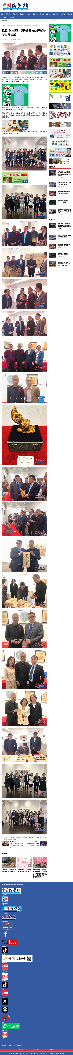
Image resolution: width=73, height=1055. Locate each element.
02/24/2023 (61, 186)
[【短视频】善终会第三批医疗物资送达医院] (9, 862)
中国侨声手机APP (5, 904)
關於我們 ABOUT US (54, 1050)
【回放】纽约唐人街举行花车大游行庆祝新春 (64, 192)
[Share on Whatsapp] (29, 72)
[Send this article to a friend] (20, 72)
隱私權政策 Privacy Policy (40, 1050)
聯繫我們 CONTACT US (67, 1050)
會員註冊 (3, 17)
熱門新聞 (15, 14)
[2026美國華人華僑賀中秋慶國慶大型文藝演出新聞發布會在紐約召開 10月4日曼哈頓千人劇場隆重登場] (40, 862)
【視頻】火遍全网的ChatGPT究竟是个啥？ (64, 201)
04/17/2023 (7, 39)
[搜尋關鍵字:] (62, 21)
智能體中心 (23, 14)
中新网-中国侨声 (4, 971)
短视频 (42, 14)
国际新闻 (55, 14)
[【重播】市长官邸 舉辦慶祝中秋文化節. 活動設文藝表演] (52, 211)
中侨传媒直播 (5, 913)
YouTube (4, 946)
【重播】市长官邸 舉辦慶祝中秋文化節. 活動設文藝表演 (64, 211)
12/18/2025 (61, 177)
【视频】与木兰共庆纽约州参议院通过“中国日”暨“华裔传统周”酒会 (64, 263)
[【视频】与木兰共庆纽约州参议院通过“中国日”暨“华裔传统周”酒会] (52, 264)
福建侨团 (69, 14)
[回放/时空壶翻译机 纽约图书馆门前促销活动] (52, 184)
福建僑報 (10, 1046)
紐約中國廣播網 (17, 1046)
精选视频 (52, 167)
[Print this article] (24, 72)
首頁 (2, 14)
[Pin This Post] (16, 72)
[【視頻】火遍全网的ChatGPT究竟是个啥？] (52, 202)
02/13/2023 (61, 195)
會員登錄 (10, 17)
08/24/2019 (61, 267)
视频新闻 (35, 14)
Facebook (4, 938)
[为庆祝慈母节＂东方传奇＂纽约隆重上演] (24, 862)
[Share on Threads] (45, 72)
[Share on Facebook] (4, 72)
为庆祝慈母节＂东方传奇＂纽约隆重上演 (24, 870)
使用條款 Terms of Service (25, 1050)
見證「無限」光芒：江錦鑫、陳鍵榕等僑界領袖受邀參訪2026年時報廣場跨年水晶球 (64, 173)
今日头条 (4, 981)
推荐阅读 (52, 220)
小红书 (3, 997)
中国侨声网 (4, 895)
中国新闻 (62, 14)
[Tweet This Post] (8, 72)
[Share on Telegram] (37, 72)
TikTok (3, 954)
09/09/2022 (61, 214)
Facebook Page (6, 929)
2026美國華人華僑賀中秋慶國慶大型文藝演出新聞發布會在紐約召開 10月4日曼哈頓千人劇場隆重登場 (40, 873)
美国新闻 (48, 14)
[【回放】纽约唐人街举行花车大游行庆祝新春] (52, 193)
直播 (29, 14)
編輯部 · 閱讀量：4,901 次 (19, 39)
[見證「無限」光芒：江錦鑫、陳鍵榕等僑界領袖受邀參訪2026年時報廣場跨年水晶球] (52, 173)
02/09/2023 (61, 204)
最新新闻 (8, 14)
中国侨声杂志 (5, 921)
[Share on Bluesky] (41, 72)
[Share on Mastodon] (33, 72)
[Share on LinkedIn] (12, 72)
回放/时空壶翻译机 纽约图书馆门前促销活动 (64, 183)
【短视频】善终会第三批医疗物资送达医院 (9, 870)
